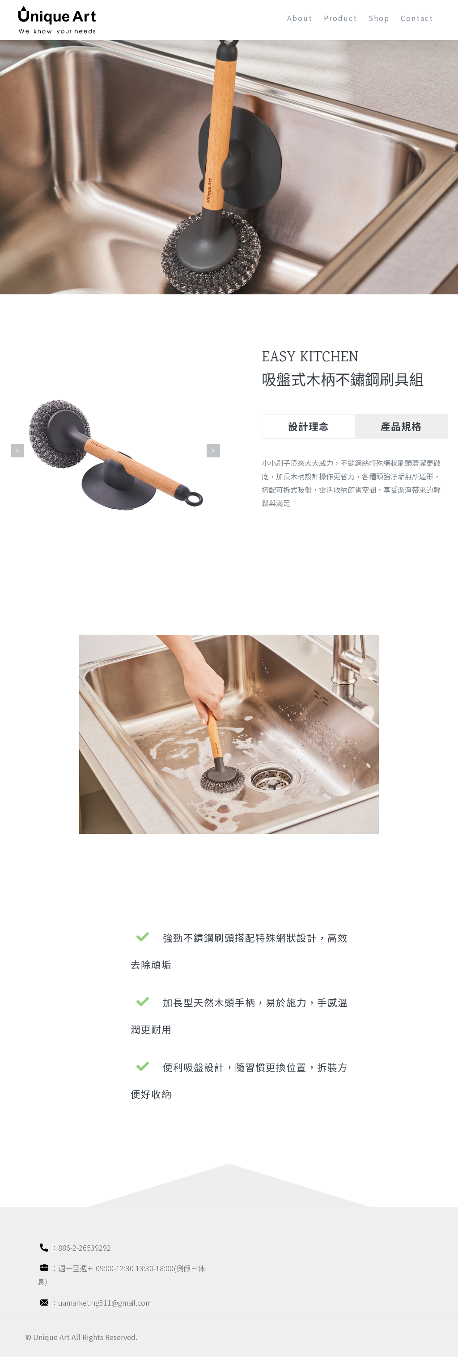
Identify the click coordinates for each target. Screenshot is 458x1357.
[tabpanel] (354, 487)
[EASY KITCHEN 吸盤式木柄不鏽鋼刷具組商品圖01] (115, 449)
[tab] (308, 426)
